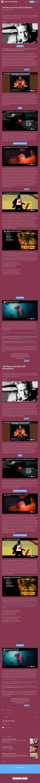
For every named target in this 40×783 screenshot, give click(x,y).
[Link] (1, 367)
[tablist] (6, 724)
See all (4, 761)
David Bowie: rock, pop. (7, 746)
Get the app (25, 778)
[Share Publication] (28, 2)
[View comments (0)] (7, 13)
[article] (20, 741)
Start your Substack (17, 778)
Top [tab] (3, 736)
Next (35, 717)
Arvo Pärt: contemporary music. (9, 739)
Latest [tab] (6, 736)
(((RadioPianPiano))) (16, 346)
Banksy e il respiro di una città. (9, 753)
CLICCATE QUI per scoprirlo (26, 338)
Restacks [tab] (8, 724)
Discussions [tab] (10, 736)
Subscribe (32, 1)
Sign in (37, 1)
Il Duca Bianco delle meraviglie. (7, 748)
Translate (4, 5)
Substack (15, 780)
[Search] (26, 2)
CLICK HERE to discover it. (25, 683)
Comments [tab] (4, 724)
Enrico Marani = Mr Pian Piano (9, 9)
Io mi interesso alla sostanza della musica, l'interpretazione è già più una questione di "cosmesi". (14, 741)
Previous (6, 717)
